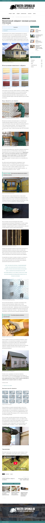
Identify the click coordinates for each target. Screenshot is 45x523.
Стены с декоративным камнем (38, 30)
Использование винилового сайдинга (9, 29)
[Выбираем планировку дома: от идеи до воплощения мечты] (15, 489)
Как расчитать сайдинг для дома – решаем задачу (23, 479)
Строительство (23, 13)
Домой (3, 16)
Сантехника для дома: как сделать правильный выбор (6, 493)
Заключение (5, 30)
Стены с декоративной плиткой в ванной (39, 41)
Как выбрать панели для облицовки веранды (39, 35)
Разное (34, 13)
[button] (41, 13)
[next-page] (4, 498)
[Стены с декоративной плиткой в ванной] (32, 41)
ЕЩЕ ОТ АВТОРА (17, 483)
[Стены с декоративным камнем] (32, 30)
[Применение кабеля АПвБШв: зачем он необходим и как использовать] (25, 489)
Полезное (29, 13)
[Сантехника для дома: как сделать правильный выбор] (6, 489)
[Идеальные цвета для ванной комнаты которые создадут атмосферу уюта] (32, 46)
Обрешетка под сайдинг (7, 385)
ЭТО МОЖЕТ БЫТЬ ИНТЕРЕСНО (8, 483)
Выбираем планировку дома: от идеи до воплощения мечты (15, 493)
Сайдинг (18, 13)
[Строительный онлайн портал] (22, 6)
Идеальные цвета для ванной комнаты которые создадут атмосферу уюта (39, 47)
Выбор (14, 13)
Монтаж (13, 16)
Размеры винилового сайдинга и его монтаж (8, 479)
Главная (10, 13)
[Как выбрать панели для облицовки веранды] (32, 35)
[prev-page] (3, 498)
